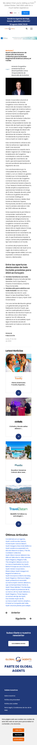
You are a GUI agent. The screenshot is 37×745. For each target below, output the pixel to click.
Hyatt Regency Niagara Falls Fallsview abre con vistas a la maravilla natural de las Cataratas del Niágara (18, 560)
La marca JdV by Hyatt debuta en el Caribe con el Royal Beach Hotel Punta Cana (18, 592)
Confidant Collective (13, 553)
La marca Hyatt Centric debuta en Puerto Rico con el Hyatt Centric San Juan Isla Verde (18, 583)
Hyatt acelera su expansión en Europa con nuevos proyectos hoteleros (17, 548)
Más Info (18, 730)
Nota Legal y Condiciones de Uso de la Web (17, 709)
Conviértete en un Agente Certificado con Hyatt (15, 539)
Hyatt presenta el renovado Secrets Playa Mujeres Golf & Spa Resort (18, 580)
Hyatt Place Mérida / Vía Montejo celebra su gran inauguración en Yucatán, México (18, 587)
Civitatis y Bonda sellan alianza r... (18, 427)
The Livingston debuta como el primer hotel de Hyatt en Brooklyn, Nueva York (18, 562)
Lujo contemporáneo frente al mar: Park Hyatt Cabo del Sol (17, 585)
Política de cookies (11, 704)
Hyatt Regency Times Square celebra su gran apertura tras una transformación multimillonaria (18, 594)
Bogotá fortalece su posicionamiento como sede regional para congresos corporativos (16, 573)
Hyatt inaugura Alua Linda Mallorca (18, 546)
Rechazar (18, 735)
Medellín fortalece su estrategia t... (18, 515)
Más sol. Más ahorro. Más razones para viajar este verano (18, 557)
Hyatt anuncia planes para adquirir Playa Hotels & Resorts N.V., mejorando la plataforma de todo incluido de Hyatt (18, 605)
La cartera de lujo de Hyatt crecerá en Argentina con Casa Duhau (17, 596)
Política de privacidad (12, 700)
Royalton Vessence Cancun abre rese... (18, 471)
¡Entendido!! (18, 739)
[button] (14, 13)
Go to (26, 13)
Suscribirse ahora (18, 643)
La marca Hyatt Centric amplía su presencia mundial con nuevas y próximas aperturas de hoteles (18, 601)
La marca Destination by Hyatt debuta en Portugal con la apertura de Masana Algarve (17, 564)
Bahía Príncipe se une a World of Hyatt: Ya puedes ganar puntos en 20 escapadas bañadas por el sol (18, 566)
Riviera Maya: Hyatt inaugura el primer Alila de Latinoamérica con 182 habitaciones (18, 571)
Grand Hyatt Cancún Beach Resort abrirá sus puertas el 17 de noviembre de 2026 (18, 544)
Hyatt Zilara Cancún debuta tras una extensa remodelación (18, 555)
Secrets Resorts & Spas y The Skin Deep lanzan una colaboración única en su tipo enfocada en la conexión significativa (18, 550)
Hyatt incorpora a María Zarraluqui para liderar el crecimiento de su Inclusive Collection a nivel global (18, 576)
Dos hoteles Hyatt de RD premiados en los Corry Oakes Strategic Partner (17, 599)
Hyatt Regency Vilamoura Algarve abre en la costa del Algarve (18, 578)
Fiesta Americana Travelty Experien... (18, 384)
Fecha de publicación (10, 334)
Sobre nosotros (9, 696)
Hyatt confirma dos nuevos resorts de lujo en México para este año (17, 541)
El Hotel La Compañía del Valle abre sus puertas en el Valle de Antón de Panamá (17, 603)
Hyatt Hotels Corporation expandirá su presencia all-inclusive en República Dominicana (18, 569)
